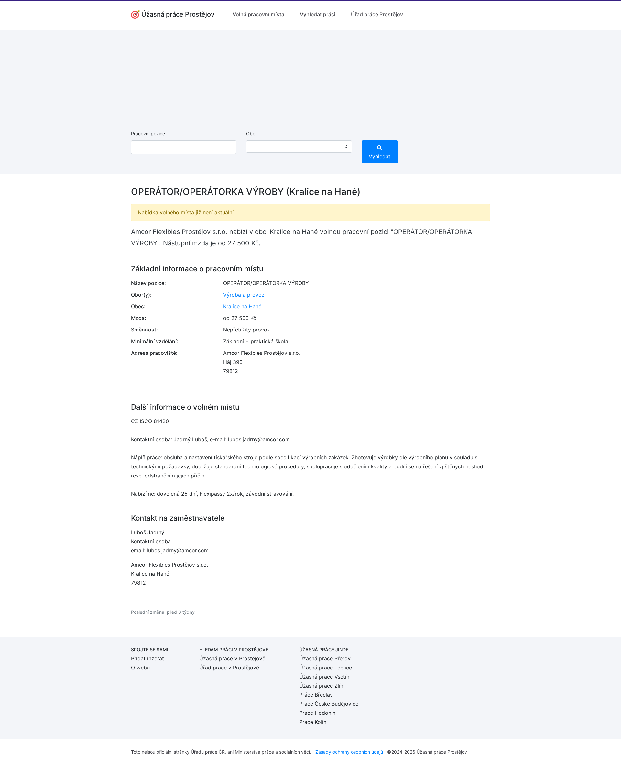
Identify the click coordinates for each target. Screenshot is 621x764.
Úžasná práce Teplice (325, 667)
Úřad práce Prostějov (377, 14)
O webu (140, 667)
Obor (251, 133)
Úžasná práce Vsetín (324, 676)
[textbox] (259, 146)
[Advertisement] (310, 75)
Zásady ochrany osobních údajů (349, 752)
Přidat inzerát (147, 658)
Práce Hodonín (317, 713)
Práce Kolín (312, 722)
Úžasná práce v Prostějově (232, 658)
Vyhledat (379, 156)
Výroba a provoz (244, 294)
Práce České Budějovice (328, 704)
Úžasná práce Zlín (321, 685)
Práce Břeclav (316, 694)
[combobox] (299, 146)
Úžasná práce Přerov (325, 658)
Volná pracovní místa (258, 14)
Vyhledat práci (317, 14)
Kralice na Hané (242, 306)
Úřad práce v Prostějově (229, 667)
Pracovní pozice (148, 133)
